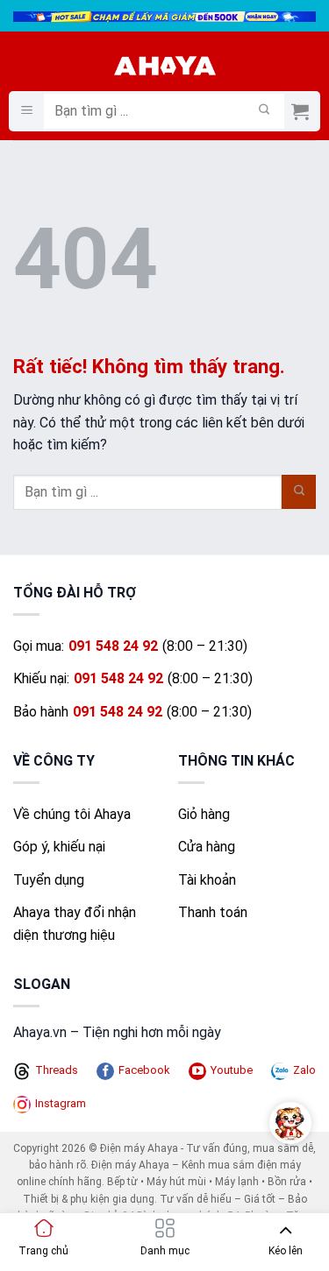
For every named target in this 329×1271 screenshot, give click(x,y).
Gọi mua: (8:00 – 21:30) (130, 646)
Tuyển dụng (48, 880)
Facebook (144, 1070)
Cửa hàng (206, 846)
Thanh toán (212, 912)
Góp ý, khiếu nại (59, 846)
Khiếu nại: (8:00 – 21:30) (133, 678)
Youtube (232, 1070)
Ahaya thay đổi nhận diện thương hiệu (74, 923)
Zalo (304, 1070)
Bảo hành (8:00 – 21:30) (132, 711)
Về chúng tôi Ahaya (72, 814)
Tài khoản (207, 880)
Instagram (60, 1103)
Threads (56, 1070)
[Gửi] (264, 111)
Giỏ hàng (204, 814)
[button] (26, 112)
